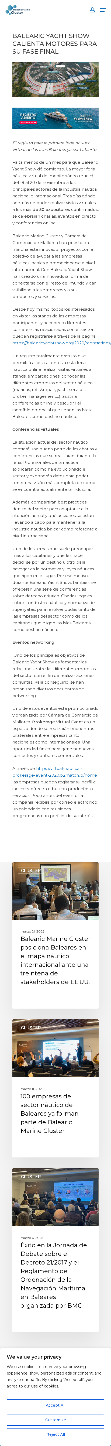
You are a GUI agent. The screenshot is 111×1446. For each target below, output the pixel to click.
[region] (55, 1397)
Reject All (55, 1434)
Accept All (55, 1405)
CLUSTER (31, 870)
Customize (55, 1419)
